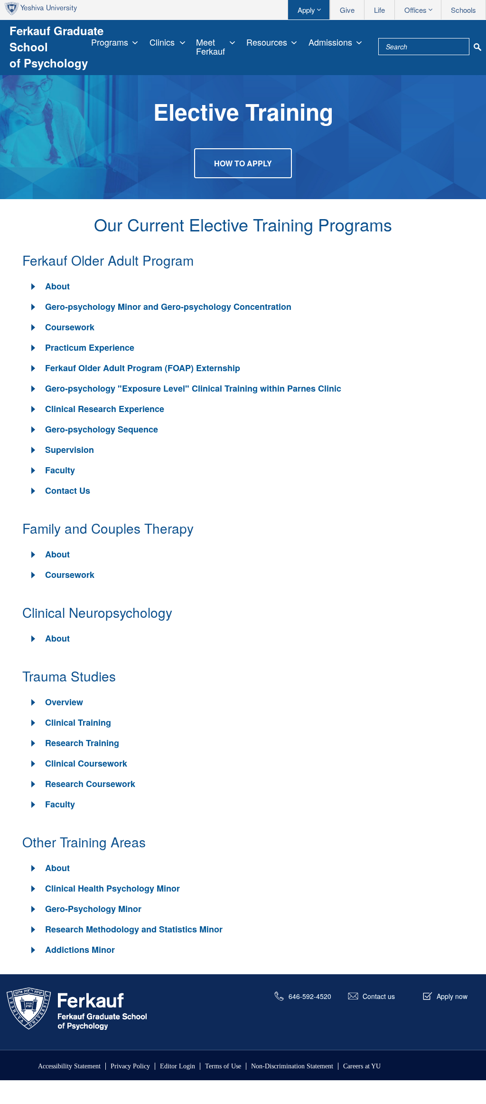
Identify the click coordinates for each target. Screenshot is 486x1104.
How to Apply (243, 163)
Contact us (379, 996)
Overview (64, 702)
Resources (266, 42)
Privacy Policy (130, 1066)
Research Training (82, 743)
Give (347, 10)
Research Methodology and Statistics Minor (134, 929)
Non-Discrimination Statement (292, 1066)
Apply (306, 10)
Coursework (69, 327)
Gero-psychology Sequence (101, 429)
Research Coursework (90, 784)
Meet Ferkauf (210, 47)
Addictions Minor (80, 949)
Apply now (452, 996)
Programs (109, 42)
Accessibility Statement (69, 1066)
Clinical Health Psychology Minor (112, 888)
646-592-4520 (310, 996)
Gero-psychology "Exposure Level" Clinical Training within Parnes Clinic (193, 388)
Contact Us (67, 490)
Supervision (69, 449)
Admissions (330, 42)
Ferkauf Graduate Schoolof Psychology (56, 46)
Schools (463, 10)
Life (379, 10)
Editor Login (177, 1066)
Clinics (162, 42)
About (57, 286)
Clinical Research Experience (104, 409)
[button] (49, 286)
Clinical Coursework (86, 763)
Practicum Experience (89, 347)
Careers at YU (362, 1066)
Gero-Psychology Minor (93, 908)
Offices (415, 10)
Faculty (60, 470)
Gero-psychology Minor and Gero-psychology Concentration (168, 306)
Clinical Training (78, 722)
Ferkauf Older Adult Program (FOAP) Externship (142, 368)
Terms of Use (223, 1066)
